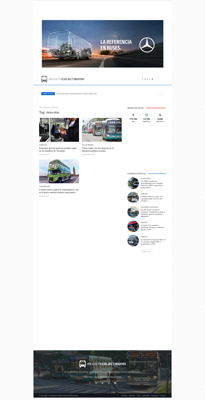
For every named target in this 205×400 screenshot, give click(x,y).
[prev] (158, 93)
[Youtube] (152, 79)
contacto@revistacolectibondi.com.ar (107, 377)
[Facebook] (142, 79)
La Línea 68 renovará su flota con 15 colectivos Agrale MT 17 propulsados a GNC (153, 242)
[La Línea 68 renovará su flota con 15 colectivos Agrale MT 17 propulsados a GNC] (133, 240)
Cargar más (146, 251)
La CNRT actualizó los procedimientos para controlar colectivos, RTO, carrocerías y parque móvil (152, 184)
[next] (162, 93)
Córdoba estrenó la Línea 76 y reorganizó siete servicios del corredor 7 (152, 199)
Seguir (146, 114)
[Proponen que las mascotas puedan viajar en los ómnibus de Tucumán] (59, 130)
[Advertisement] (102, 9)
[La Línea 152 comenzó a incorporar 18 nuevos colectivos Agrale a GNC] (133, 226)
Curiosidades (44, 186)
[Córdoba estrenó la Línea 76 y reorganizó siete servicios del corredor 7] (133, 197)
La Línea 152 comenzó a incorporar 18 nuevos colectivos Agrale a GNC (77, 94)
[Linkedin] (147, 79)
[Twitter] (150, 79)
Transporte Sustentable (149, 207)
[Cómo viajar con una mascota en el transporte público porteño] (102, 130)
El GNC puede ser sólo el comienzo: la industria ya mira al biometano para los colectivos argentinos (153, 213)
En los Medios (87, 145)
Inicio (41, 107)
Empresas (43, 145)
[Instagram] (145, 79)
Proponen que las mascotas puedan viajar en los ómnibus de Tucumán (57, 149)
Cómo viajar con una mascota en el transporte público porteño (98, 149)
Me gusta (133, 114)
